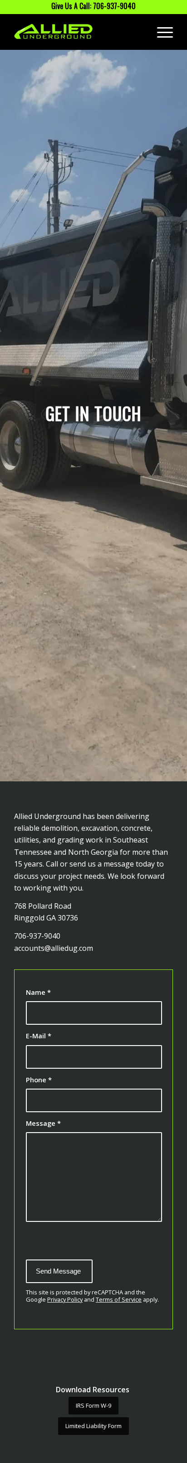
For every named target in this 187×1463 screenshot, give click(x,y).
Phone (39, 1079)
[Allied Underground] (77, 32)
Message (43, 1123)
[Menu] (160, 32)
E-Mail (38, 1035)
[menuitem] (160, 32)
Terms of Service (119, 1299)
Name (38, 992)
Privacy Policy (65, 1299)
